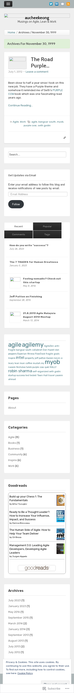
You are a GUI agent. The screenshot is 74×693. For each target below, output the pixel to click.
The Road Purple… (42, 62)
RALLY (53, 367)
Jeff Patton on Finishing (25, 296)
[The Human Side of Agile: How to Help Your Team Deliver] (61, 533)
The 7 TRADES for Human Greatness (33, 262)
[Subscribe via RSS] (68, 4)
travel (51, 375)
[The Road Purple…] (17, 62)
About (12, 407)
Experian (22, 353)
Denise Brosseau (21, 523)
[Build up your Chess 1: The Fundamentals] (61, 500)
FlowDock (40, 353)
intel (20, 357)
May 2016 (14, 611)
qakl (47, 367)
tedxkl (33, 375)
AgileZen (49, 346)
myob (60, 121)
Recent (18, 226)
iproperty (29, 358)
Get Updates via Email (22, 175)
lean (16, 363)
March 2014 (15, 623)
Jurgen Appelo (19, 556)
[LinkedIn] (56, 4)
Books (12, 442)
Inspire (11, 358)
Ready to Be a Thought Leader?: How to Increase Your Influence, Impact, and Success (29, 515)
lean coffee (26, 363)
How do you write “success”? (28, 245)
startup (12, 375)
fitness (30, 353)
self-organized (41, 371)
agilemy (33, 344)
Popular (47, 226)
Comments (18, 234)
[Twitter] (51, 4)
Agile (16, 121)
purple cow (30, 125)
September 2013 (18, 634)
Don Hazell (48, 350)
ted (27, 375)
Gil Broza (16, 537)
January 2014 (16, 629)
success (20, 375)
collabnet (37, 350)
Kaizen (50, 358)
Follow (16, 204)
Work (23, 121)
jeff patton (40, 358)
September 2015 (18, 617)
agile (34, 121)
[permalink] (63, 137)
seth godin (44, 125)
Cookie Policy (25, 673)
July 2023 (14, 600)
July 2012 (14, 652)
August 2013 (16, 640)
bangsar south (47, 121)
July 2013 (14, 646)
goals (56, 353)
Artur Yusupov (19, 504)
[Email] (62, 4)
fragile (49, 353)
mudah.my (38, 363)
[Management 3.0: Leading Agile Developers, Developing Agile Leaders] (61, 548)
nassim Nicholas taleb (20, 367)
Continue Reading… (20, 105)
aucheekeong (37, 17)
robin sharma (20, 371)
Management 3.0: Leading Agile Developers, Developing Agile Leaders (29, 549)
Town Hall (42, 375)
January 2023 (17, 606)
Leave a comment (37, 71)
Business (14, 448)
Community (15, 454)
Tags (47, 234)
